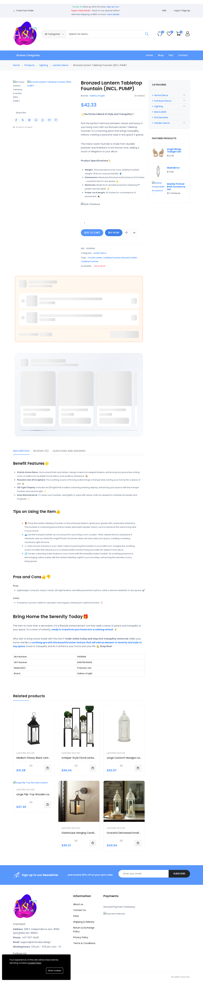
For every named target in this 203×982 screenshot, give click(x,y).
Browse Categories (28, 55)
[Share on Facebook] (16, 120)
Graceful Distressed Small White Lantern (132, 833)
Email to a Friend (24, 127)
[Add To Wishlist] (126, 232)
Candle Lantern (95, 257)
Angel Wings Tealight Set (174, 150)
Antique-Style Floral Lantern (79, 758)
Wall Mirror (173, 167)
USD (164, 10)
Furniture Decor (162, 100)
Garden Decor (162, 123)
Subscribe (179, 873)
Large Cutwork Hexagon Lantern (127, 758)
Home (149, 55)
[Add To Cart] (47, 768)
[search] (147, 34)
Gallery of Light (97, 95)
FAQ (171, 55)
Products (29, 65)
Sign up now (113, 6)
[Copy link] (56, 120)
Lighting (43, 65)
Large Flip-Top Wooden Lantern (36, 794)
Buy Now (113, 232)
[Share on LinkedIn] (36, 120)
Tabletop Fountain (112, 257)
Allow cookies (54, 970)
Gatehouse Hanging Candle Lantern (84, 833)
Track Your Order (25, 10)
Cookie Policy (34, 962)
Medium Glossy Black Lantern (34, 758)
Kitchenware (161, 117)
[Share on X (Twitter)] (22, 120)
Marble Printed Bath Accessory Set (176, 186)
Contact (183, 55)
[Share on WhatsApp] (42, 120)
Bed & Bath (160, 111)
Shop (161, 55)
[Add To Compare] (134, 232)
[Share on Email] (49, 120)
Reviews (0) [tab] (41, 451)
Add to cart (92, 232)
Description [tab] (21, 451)
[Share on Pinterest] (29, 120)
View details (113, 14)
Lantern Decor (61, 65)
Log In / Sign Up (182, 10)
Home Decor (161, 95)
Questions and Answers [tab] (69, 451)
